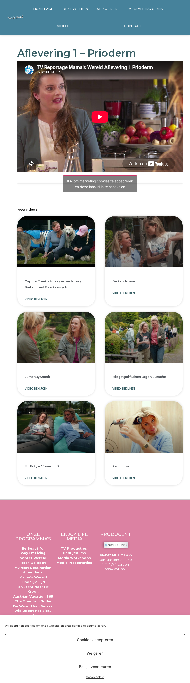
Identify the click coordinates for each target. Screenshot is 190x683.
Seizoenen (107, 9)
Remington (121, 466)
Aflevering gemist (147, 9)
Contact (133, 26)
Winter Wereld (33, 558)
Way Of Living (33, 553)
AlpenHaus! (33, 572)
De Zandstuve (123, 281)
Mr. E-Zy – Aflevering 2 (42, 466)
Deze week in (75, 9)
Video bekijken (36, 299)
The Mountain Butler (33, 601)
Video (62, 26)
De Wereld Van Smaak (33, 606)
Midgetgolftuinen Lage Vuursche (139, 377)
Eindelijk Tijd (33, 582)
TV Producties (74, 548)
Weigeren (95, 653)
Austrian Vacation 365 (33, 596)
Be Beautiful (33, 548)
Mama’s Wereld (33, 577)
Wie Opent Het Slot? (33, 611)
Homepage (43, 9)
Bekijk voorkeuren (95, 666)
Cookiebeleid (95, 677)
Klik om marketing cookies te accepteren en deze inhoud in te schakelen (100, 184)
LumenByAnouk (37, 377)
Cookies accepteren (95, 639)
